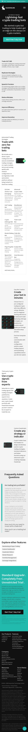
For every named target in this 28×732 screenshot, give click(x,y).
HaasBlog (4, 670)
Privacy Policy (14, 685)
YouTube (19, 670)
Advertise (4, 660)
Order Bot (17, 233)
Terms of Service (6, 685)
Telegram (19, 676)
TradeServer (5, 638)
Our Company (5, 654)
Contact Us (4, 678)
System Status (5, 673)
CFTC (13, 704)
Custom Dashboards (8, 549)
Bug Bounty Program (7, 664)
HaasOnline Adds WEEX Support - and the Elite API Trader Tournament (16, 1)
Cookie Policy (18, 687)
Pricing (3, 641)
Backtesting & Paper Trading (11, 546)
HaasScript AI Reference (8, 675)
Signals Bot (8, 255)
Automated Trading (17, 636)
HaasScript (4, 639)
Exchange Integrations (9, 560)
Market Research (7, 555)
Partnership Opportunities (8, 659)
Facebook (19, 673)
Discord (19, 675)
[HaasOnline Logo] (10, 7)
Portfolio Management (9, 558)
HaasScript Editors (8, 552)
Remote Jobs (5, 655)
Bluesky (19, 678)
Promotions (15, 643)
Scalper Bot (17, 247)
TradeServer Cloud (6, 636)
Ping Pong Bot (9, 247)
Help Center (5, 671)
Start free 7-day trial (14, 39)
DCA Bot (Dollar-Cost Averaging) (8, 191)
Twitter (19, 671)
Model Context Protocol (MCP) (9, 676)
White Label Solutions (7, 662)
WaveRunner (18, 205)
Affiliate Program (6, 657)
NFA (9, 704)
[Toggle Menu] (24, 7)
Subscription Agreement (8, 687)
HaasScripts (20, 680)
